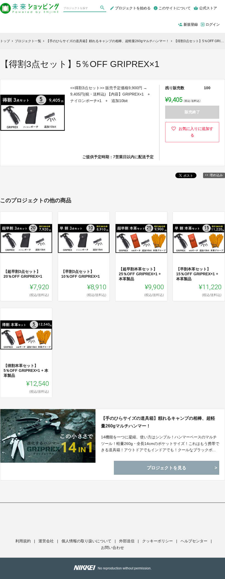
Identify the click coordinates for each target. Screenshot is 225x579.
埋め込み (216, 175)
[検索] (103, 8)
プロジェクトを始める (133, 8)
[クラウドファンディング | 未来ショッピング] (29, 6)
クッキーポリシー (157, 541)
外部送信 (126, 541)
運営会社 (46, 541)
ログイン (213, 24)
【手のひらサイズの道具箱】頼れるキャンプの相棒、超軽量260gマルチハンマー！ (158, 422)
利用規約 (23, 541)
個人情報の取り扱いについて (86, 541)
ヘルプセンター (194, 541)
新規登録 (191, 24)
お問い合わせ (112, 547)
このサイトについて (175, 8)
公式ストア (208, 8)
